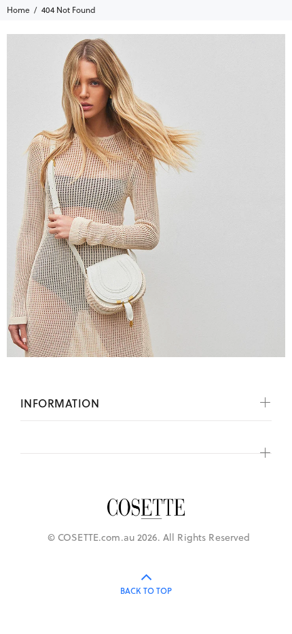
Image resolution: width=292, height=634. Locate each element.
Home (18, 10)
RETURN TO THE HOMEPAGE (195, 227)
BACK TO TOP (146, 591)
